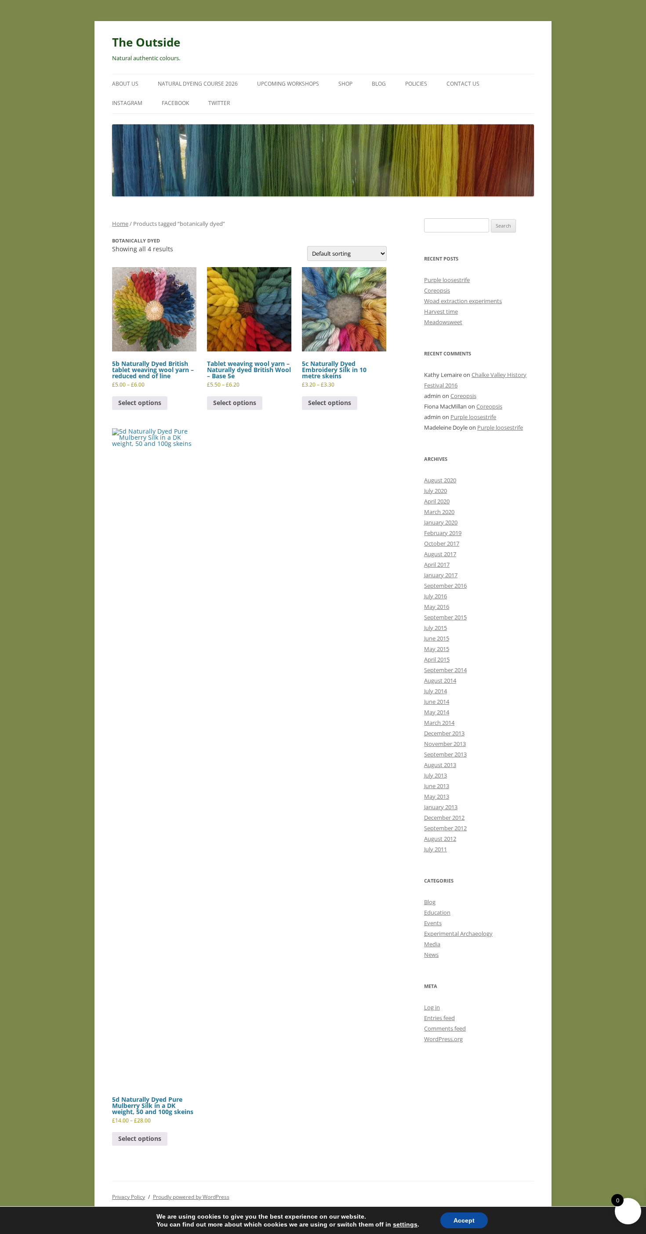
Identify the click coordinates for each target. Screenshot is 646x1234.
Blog (379, 83)
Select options (139, 402)
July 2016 (435, 596)
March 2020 (439, 512)
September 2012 (445, 828)
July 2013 (435, 775)
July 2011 (435, 849)
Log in (432, 1007)
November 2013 (445, 744)
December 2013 (444, 733)
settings (405, 1224)
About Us (125, 83)
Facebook (175, 103)
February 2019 (442, 533)
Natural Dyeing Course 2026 (198, 83)
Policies (416, 83)
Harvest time (441, 311)
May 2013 (436, 796)
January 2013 (440, 807)
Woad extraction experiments (463, 301)
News (431, 955)
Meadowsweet (443, 322)
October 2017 (441, 543)
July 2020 (435, 491)
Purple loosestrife (447, 280)
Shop (345, 83)
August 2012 (440, 839)
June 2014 (436, 702)
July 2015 (435, 628)
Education (437, 912)
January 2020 (440, 522)
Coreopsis (437, 290)
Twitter (219, 103)
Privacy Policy (128, 1197)
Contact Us (462, 83)
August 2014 (440, 680)
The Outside (146, 42)
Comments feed (445, 1028)
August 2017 (440, 554)
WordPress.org (443, 1039)
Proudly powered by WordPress (191, 1197)
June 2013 (436, 786)
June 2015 (436, 638)
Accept (464, 1220)
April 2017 (437, 564)
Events (433, 923)
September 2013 (445, 754)
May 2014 (436, 712)
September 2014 (445, 670)
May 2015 (436, 649)
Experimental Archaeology (458, 933)
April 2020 (437, 501)
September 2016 (445, 586)
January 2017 (440, 575)
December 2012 (444, 817)
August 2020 (440, 480)
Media (432, 944)
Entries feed (439, 1018)
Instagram (127, 103)
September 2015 (445, 617)
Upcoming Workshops (288, 83)
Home (120, 224)
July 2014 (435, 691)
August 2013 (440, 765)
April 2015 (437, 659)
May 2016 (436, 607)
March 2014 (439, 723)
